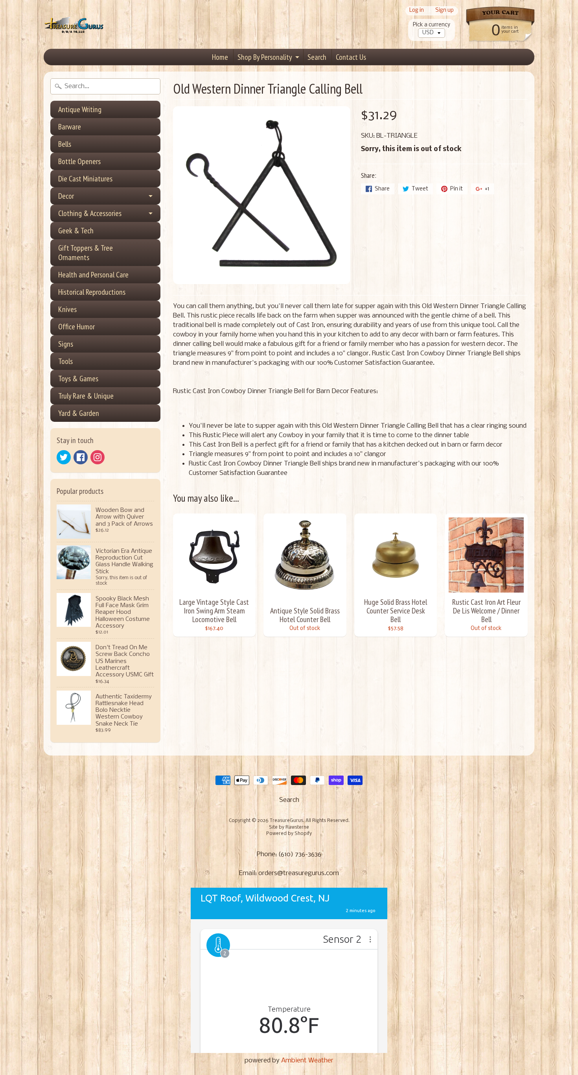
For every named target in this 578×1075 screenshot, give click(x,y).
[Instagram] (97, 457)
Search (316, 57)
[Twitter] (64, 457)
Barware (69, 127)
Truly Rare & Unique (86, 396)
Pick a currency (431, 25)
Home (220, 57)
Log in (416, 10)
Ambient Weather (307, 1060)
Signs (65, 344)
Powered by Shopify (289, 833)
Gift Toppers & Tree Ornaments (85, 252)
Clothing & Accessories (89, 213)
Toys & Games (78, 378)
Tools (65, 361)
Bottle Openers (79, 161)
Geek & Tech (76, 230)
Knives (67, 309)
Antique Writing (79, 109)
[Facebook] (81, 457)
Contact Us (351, 57)
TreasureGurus (286, 820)
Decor (66, 196)
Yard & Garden (78, 413)
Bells (64, 144)
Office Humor (76, 326)
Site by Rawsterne (289, 827)
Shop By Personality (264, 57)
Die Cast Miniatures (85, 179)
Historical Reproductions (91, 292)
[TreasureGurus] (74, 24)
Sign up (444, 10)
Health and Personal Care (93, 275)
